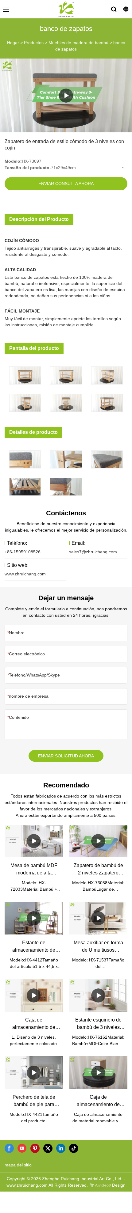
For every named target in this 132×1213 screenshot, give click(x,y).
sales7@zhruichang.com (93, 551)
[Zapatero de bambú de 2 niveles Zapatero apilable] (98, 841)
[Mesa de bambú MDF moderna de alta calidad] (34, 841)
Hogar (13, 42)
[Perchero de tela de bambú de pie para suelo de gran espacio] (34, 1072)
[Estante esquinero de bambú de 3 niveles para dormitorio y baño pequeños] (98, 995)
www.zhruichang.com (25, 573)
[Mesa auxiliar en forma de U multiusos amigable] (98, 918)
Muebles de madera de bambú (78, 42)
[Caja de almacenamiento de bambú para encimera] (34, 995)
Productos (34, 42)
